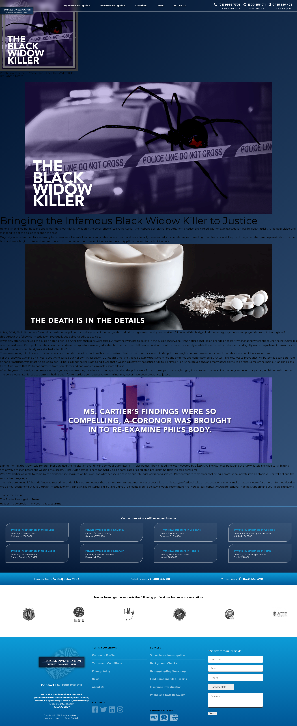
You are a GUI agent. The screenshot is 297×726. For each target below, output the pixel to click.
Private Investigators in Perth (252, 550)
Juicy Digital (71, 718)
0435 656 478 (282, 4)
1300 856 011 (257, 4)
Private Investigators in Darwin (104, 550)
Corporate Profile (103, 655)
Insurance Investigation (165, 687)
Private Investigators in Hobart (179, 550)
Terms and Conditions (107, 663)
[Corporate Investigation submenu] (93, 5)
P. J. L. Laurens (51, 503)
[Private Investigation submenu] (128, 5)
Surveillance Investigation (167, 655)
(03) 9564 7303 (229, 4)
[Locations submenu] (150, 5)
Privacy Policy (101, 671)
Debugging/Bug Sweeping (168, 671)
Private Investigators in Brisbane (180, 529)
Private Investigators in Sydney (104, 529)
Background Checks (163, 663)
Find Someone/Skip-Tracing (168, 679)
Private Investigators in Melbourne (32, 529)
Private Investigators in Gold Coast (33, 550)
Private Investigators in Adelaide (254, 529)
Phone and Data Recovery (167, 695)
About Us (98, 687)
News (95, 679)
